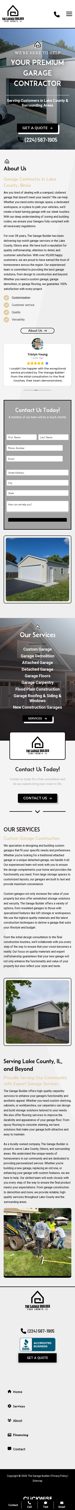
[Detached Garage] (37, 669)
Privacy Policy (59, 1475)
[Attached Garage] (37, 662)
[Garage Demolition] (37, 656)
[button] (37, 128)
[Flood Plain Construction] (37, 689)
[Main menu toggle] (69, 14)
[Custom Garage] (37, 649)
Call (29, 1506)
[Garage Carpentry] (37, 682)
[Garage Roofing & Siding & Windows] (37, 698)
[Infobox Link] (57, 14)
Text (45, 1506)
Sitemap (37, 1480)
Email (61, 1506)
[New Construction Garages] (37, 707)
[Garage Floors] (37, 676)
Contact (13, 1505)
